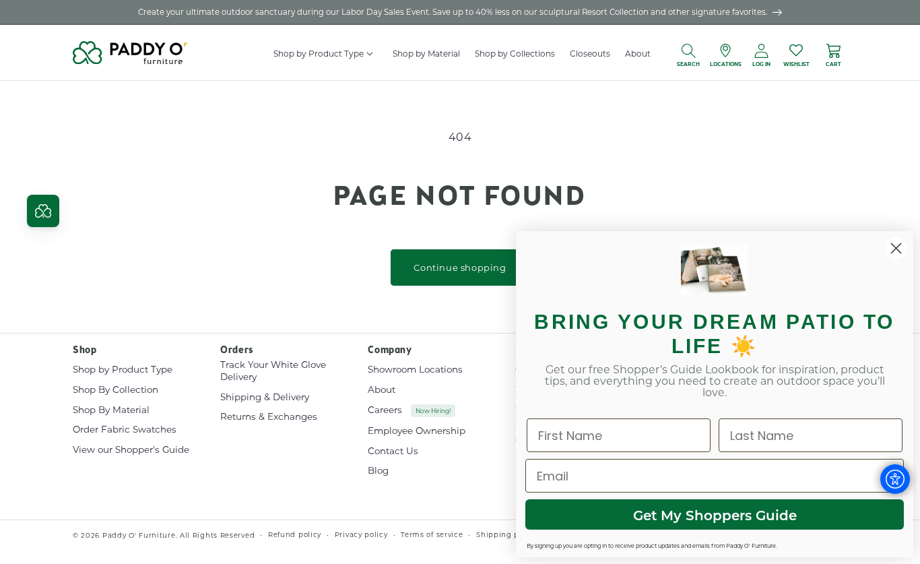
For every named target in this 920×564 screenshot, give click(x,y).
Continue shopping (460, 267)
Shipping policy (506, 534)
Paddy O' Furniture (139, 535)
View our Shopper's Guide (131, 449)
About (381, 389)
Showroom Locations (415, 369)
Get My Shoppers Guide (715, 515)
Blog (378, 470)
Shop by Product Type (122, 369)
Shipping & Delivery (264, 397)
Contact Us (393, 451)
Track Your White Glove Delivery (273, 371)
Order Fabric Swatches (124, 429)
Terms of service (432, 534)
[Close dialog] (896, 248)
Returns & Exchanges (268, 416)
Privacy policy (361, 534)
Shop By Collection (115, 389)
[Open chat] (43, 211)
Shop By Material (111, 410)
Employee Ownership (416, 431)
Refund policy (294, 534)
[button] (371, 54)
